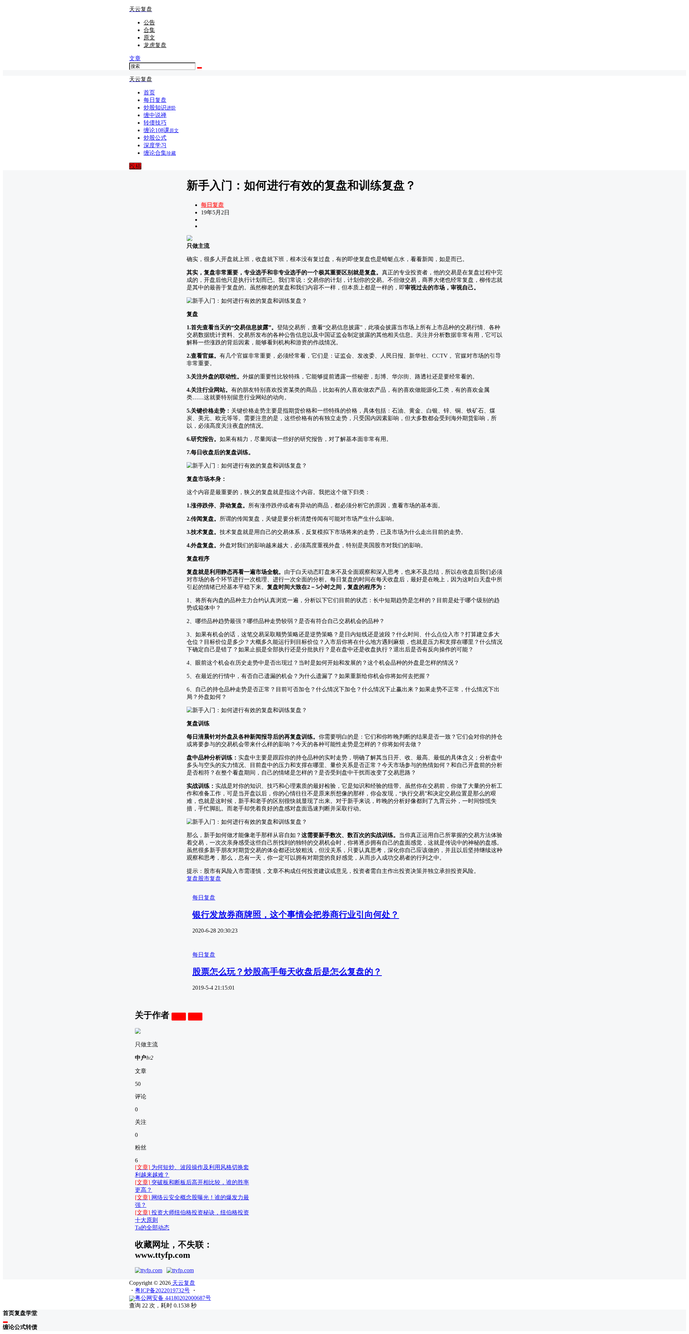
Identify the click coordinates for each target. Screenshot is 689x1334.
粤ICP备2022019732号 (162, 1290)
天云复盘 (183, 1283)
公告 (149, 22)
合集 (149, 30)
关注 (178, 1016)
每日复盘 (212, 205)
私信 (195, 1016)
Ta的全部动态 (152, 1227)
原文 (149, 37)
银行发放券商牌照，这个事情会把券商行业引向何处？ (295, 914)
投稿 (135, 166)
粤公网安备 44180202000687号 (173, 1298)
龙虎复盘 (155, 45)
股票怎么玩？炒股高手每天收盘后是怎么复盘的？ (287, 971)
